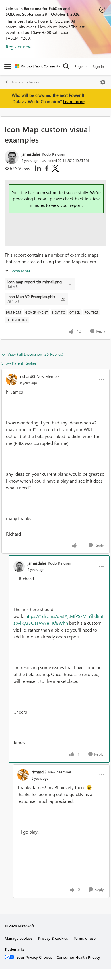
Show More (20, 271)
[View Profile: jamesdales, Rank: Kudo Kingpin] (12, 157)
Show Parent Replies (18, 363)
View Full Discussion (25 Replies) (35, 354)
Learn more (74, 101)
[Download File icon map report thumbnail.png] (70, 284)
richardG (27, 376)
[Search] (66, 66)
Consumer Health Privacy (78, 957)
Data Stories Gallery (24, 82)
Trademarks (14, 949)
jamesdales (31, 154)
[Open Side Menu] (7, 66)
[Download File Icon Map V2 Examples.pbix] (63, 299)
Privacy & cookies (53, 938)
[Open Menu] (103, 82)
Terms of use (85, 938)
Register (81, 66)
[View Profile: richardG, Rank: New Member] (11, 379)
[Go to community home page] (37, 66)
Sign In (98, 66)
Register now (19, 47)
